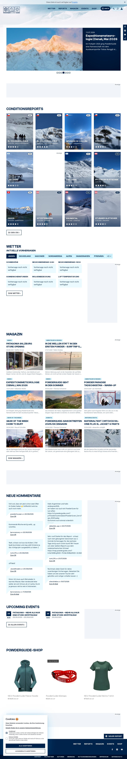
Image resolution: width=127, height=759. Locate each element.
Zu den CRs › (14, 232)
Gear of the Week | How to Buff (17, 422)
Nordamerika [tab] (55, 256)
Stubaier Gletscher (106, 218)
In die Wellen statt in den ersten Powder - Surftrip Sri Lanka (63, 346)
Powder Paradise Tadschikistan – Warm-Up (100, 384)
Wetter (51, 9)
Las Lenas (13, 180)
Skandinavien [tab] (83, 256)
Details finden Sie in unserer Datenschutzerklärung (23, 728)
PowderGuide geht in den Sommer (57, 384)
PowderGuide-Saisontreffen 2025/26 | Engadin (63, 422)
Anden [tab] (11, 256)
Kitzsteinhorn (45, 218)
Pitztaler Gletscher (106, 180)
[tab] (57, 72)
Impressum (104, 757)
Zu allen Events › (16, 624)
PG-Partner (49, 757)
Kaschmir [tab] (39, 256)
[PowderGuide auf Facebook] (125, 27)
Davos (11, 218)
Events (85, 9)
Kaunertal (72, 218)
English (74, 2)
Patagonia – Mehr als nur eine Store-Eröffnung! (26, 613)
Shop (94, 9)
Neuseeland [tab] (25, 256)
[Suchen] (117, 9)
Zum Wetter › (14, 293)
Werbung (71, 757)
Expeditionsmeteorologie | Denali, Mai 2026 (101, 37)
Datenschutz (117, 757)
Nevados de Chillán (76, 141)
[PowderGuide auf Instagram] (125, 31)
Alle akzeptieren (25, 746)
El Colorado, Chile (18, 141)
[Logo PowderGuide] (11, 10)
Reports (63, 9)
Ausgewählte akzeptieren (25, 751)
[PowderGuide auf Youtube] (125, 35)
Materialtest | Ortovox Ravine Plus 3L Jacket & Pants (101, 422)
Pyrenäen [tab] (99, 256)
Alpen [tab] (69, 256)
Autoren (60, 757)
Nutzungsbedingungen (87, 757)
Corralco (100, 141)
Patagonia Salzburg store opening (19, 345)
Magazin (74, 9)
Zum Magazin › (15, 458)
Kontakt (37, 757)
